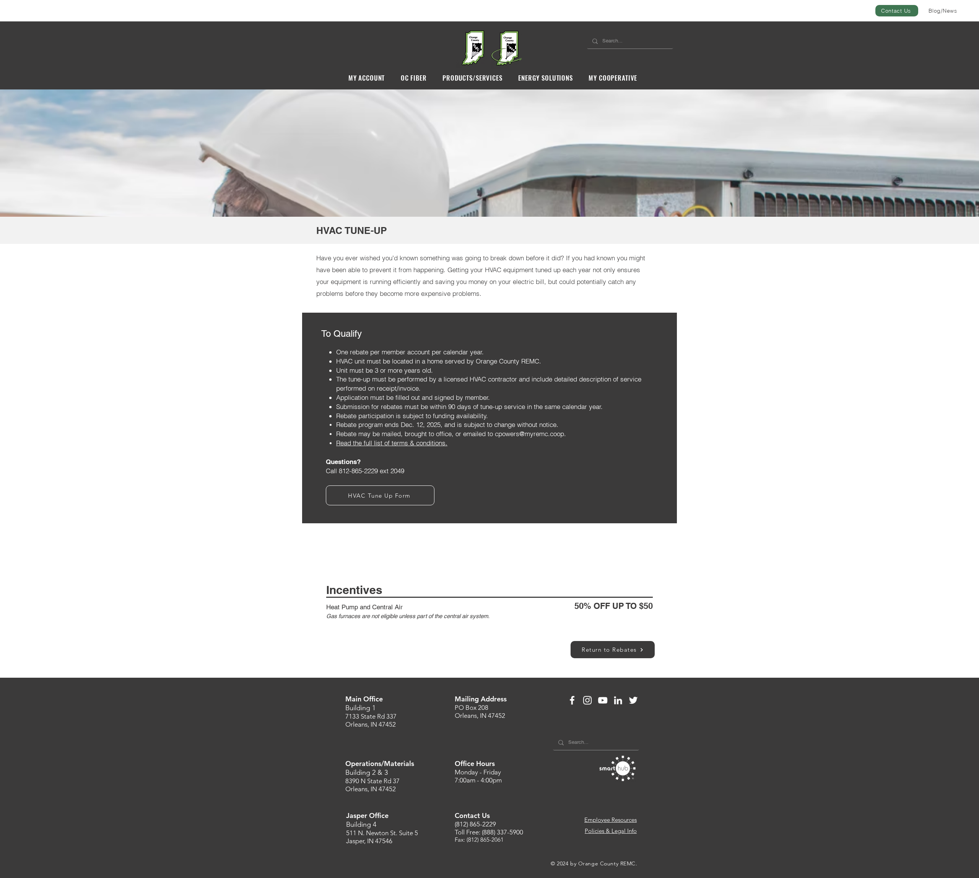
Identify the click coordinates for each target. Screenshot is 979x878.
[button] (366, 77)
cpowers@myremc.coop (529, 434)
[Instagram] (587, 700)
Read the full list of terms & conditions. (391, 443)
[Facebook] (572, 700)
